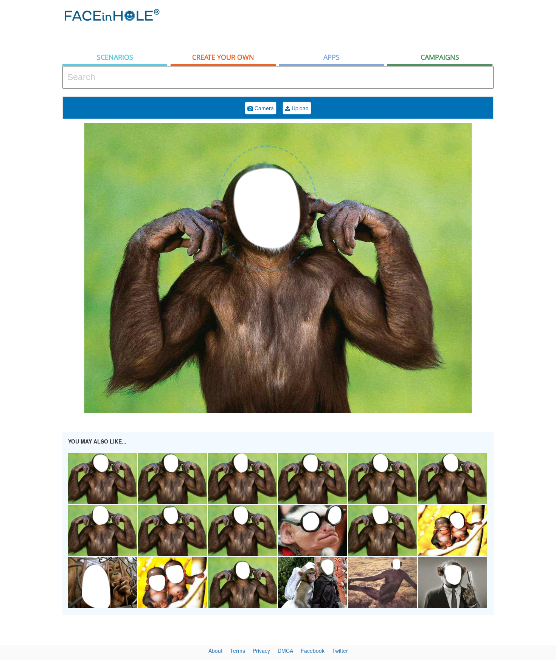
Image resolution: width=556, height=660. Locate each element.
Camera (263, 108)
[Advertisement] (356, 25)
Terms (237, 650)
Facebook (313, 650)
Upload (299, 108)
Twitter (340, 650)
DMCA (285, 650)
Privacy (261, 650)
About (215, 650)
